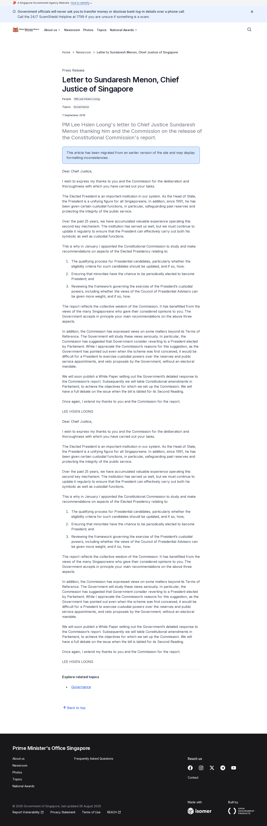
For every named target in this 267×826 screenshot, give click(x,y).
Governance (81, 687)
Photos (88, 30)
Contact (193, 777)
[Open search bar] (249, 30)
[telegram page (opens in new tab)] (222, 767)
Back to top (76, 708)
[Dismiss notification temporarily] (252, 12)
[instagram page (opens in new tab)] (201, 767)
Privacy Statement (62, 812)
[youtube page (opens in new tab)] (233, 767)
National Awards (23, 786)
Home (66, 52)
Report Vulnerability (26, 812)
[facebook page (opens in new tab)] (190, 767)
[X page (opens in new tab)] (211, 767)
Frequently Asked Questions (93, 758)
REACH (114, 812)
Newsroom (72, 30)
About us (19, 758)
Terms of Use (91, 812)
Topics (102, 30)
